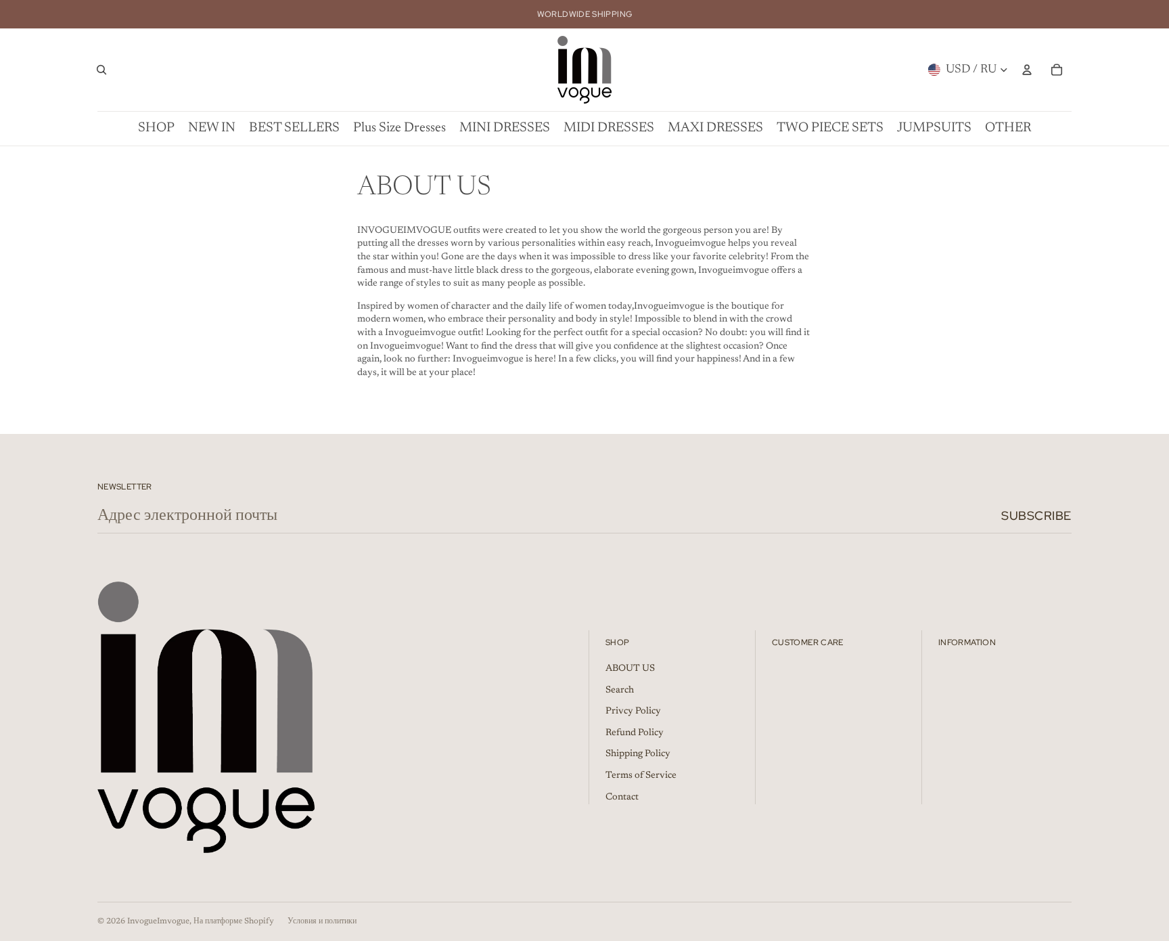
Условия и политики (322, 921)
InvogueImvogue (158, 921)
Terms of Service (641, 776)
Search (619, 690)
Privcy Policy (633, 711)
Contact (622, 797)
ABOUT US (630, 669)
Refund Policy (634, 733)
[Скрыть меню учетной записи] (1027, 70)
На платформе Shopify (233, 921)
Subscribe (1036, 515)
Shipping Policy (637, 754)
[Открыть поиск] (101, 70)
